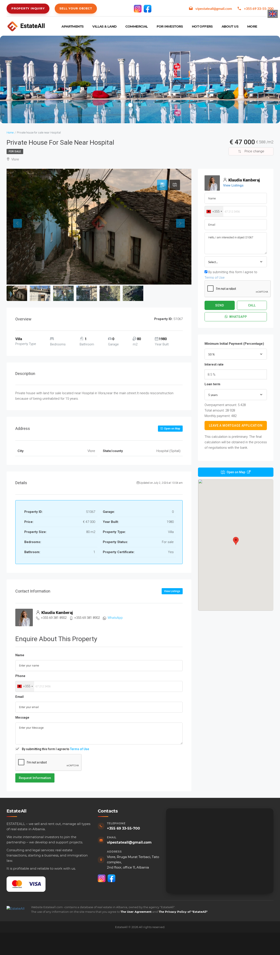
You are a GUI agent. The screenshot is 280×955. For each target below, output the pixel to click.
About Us (230, 26)
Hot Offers (202, 26)
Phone (20, 676)
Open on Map (171, 428)
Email (19, 697)
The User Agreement (136, 911)
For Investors (170, 26)
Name (19, 655)
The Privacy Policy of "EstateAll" (183, 911)
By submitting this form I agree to (55, 749)
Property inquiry (28, 8)
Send (219, 305)
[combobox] (25, 686)
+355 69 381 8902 (53, 618)
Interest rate (214, 364)
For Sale (15, 151)
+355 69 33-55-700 (258, 8)
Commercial (136, 26)
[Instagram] (138, 8)
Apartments (72, 26)
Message (22, 717)
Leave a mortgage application (235, 425)
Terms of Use (79, 749)
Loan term (212, 384)
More (252, 26)
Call (252, 305)
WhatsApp (115, 618)
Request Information (35, 778)
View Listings (172, 591)
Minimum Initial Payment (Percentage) (234, 344)
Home (10, 132)
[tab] (162, 185)
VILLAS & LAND (104, 26)
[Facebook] (147, 8)
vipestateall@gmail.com (213, 8)
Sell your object (76, 8)
